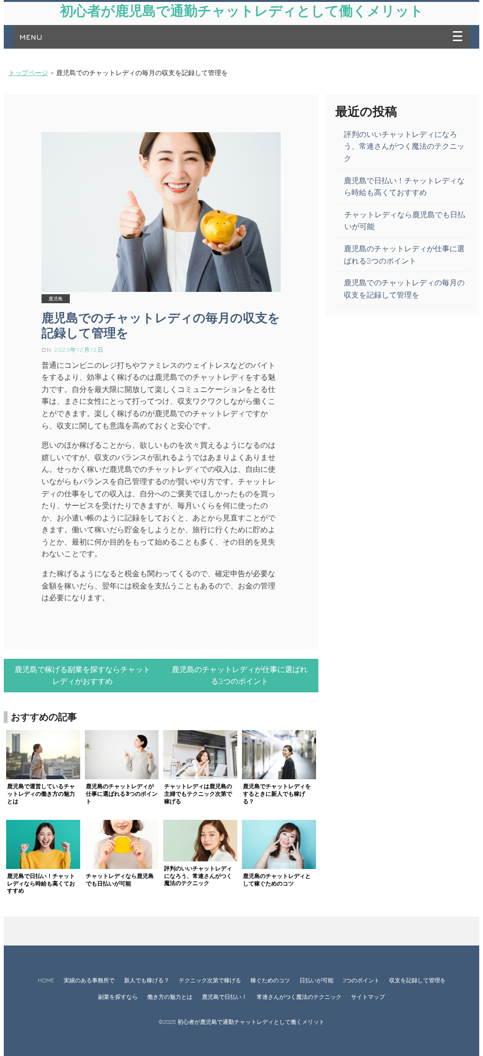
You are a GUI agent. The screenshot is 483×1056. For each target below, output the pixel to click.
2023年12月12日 (79, 349)
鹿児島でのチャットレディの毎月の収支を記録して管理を (161, 325)
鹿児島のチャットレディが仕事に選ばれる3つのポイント (240, 675)
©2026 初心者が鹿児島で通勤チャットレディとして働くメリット (241, 1021)
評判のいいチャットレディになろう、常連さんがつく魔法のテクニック (404, 146)
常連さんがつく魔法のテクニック (299, 996)
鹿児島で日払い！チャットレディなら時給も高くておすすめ (404, 186)
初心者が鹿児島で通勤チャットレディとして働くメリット (242, 10)
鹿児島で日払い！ (224, 996)
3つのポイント (361, 980)
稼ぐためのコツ (270, 980)
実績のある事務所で (89, 980)
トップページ (28, 73)
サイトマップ (368, 996)
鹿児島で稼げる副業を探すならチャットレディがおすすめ (82, 675)
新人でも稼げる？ (146, 980)
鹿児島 (56, 298)
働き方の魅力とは (169, 996)
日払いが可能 (316, 980)
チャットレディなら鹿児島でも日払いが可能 (404, 220)
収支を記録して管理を (417, 980)
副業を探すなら (118, 996)
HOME (46, 980)
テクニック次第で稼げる (210, 980)
